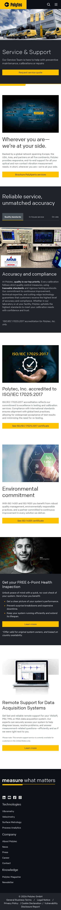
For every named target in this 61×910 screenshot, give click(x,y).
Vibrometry (8, 811)
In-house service (36, 216)
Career (5, 857)
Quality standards (13, 216)
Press (5, 852)
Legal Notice (44, 899)
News (5, 846)
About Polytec (9, 841)
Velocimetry (8, 816)
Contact (6, 863)
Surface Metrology (11, 822)
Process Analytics (11, 827)
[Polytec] (13, 4)
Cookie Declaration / (33, 903)
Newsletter (8, 882)
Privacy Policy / (13, 903)
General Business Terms (20, 899)
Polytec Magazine (11, 876)
